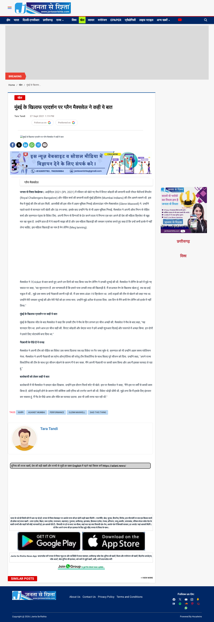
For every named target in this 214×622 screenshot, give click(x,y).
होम (8, 20)
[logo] (43, 8)
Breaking (15, 76)
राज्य (58, 20)
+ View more (147, 578)
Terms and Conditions (130, 596)
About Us (74, 596)
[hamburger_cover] (10, 8)
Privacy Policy (106, 596)
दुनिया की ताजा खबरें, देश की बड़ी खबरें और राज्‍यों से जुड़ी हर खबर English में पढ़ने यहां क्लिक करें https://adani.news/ (68, 465)
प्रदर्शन (20, 412)
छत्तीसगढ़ (48, 20)
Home (11, 85)
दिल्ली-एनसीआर (31, 20)
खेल (82, 20)
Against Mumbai (36, 412)
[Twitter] (19, 143)
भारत (16, 20)
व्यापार (91, 20)
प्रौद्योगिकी (130, 20)
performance (57, 412)
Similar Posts (22, 578)
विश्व (74, 20)
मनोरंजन (102, 20)
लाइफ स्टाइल (146, 20)
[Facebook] (12, 143)
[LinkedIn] (25, 143)
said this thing (98, 412)
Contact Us (89, 596)
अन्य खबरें (162, 20)
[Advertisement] (107, 49)
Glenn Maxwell (77, 412)
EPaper (115, 20)
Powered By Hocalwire (191, 616)
